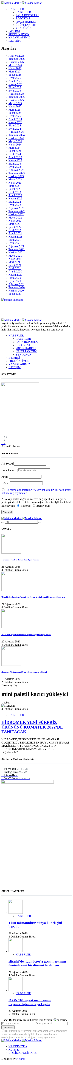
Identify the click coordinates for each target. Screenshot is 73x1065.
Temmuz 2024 (17, 134)
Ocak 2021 (15, 268)
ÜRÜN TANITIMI (26, 24)
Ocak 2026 (15, 77)
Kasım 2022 (15, 198)
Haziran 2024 (16, 138)
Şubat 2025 (15, 112)
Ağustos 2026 (16, 55)
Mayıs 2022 (15, 217)
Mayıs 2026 (15, 65)
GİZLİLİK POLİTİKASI (23, 1052)
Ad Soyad (7, 463)
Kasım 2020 (15, 274)
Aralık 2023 (15, 157)
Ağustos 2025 (16, 93)
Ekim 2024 (15, 125)
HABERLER (16, 8)
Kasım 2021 (15, 236)
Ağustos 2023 (16, 169)
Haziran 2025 (16, 100)
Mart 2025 (14, 109)
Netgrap (20, 1058)
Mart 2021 (14, 261)
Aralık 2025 (15, 81)
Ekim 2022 (15, 201)
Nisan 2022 (15, 220)
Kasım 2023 (15, 160)
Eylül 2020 (15, 281)
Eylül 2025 (15, 90)
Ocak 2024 (15, 154)
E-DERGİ (14, 31)
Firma (4, 476)
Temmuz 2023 (17, 173)
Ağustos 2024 (16, 131)
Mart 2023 (14, 185)
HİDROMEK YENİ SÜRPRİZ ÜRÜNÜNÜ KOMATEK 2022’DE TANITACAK (32, 727)
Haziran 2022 (16, 214)
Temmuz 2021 (17, 249)
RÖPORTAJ (23, 18)
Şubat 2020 (15, 293)
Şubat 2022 (15, 227)
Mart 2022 (14, 223)
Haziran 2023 (16, 176)
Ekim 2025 (15, 87)
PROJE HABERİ (26, 21)
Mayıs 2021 (15, 255)
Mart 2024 (14, 147)
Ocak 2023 (15, 192)
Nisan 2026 (15, 68)
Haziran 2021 (16, 252)
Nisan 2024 (15, 144)
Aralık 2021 (15, 233)
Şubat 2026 (15, 74)
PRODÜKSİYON (19, 34)
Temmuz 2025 (17, 96)
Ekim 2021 (15, 239)
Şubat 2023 (15, 188)
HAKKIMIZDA (18, 1046)
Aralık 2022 (15, 195)
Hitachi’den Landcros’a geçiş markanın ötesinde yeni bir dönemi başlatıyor (33, 597)
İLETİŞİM (15, 40)
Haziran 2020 (16, 290)
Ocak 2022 (15, 230)
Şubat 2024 (15, 150)
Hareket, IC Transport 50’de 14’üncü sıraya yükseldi (24, 672)
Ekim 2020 (15, 277)
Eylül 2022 (15, 204)
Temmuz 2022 (17, 211)
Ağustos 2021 (16, 246)
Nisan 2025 (15, 106)
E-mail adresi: (9, 470)
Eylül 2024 (15, 128)
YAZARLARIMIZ (19, 37)
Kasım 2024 (15, 122)
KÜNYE (14, 1049)
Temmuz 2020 (17, 287)
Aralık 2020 (15, 271)
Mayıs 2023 (15, 179)
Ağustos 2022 (16, 208)
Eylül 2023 (15, 166)
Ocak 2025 (15, 115)
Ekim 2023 (15, 163)
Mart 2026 (14, 71)
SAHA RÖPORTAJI (27, 15)
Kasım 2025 (15, 84)
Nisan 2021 (15, 258)
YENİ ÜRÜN (24, 27)
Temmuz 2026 (17, 58)
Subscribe (8, 1027)
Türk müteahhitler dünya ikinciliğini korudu (20, 560)
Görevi (5, 483)
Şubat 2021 (15, 265)
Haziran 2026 (16, 61)
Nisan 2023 (15, 182)
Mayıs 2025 (15, 103)
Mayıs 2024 (15, 141)
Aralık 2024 (15, 119)
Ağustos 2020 (16, 284)
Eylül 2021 (15, 242)
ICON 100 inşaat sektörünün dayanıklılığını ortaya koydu (26, 634)
